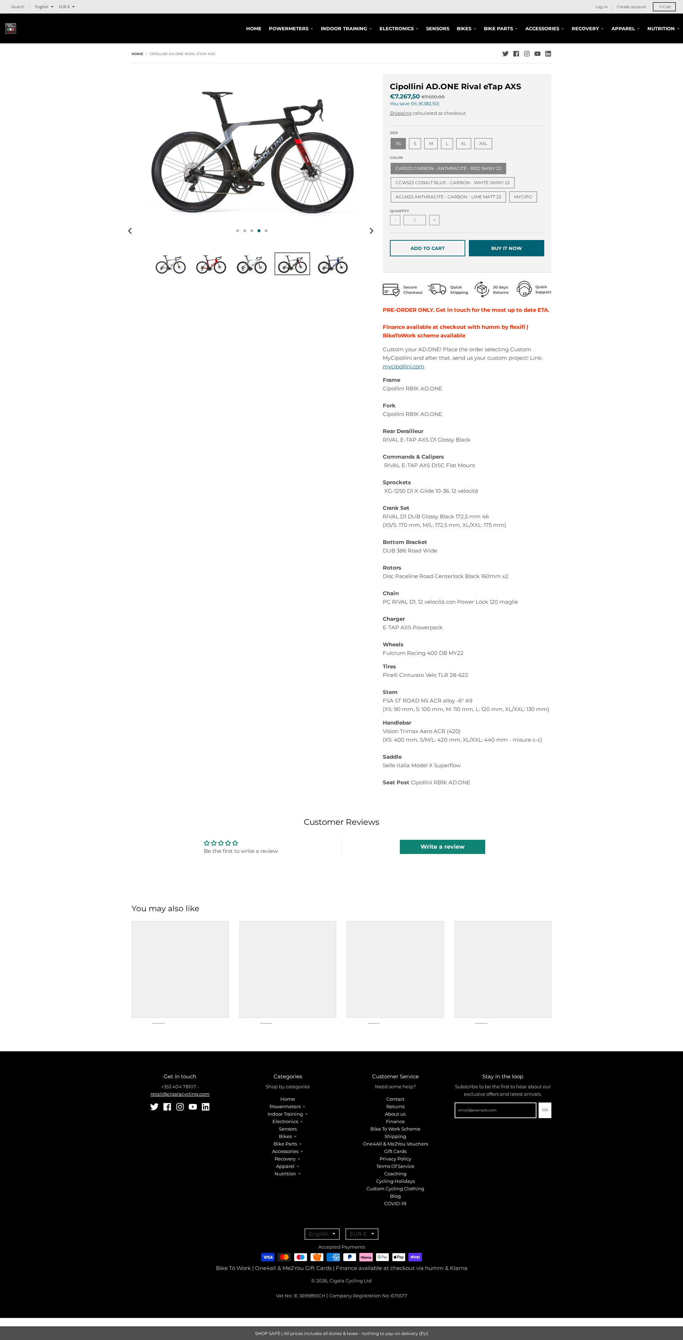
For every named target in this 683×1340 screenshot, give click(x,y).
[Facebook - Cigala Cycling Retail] (516, 53)
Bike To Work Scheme (395, 1129)
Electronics (285, 1121)
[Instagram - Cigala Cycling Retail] (527, 53)
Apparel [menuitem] (623, 28)
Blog (395, 1196)
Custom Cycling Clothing (395, 1188)
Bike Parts (285, 1144)
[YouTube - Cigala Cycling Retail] (537, 53)
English (41, 6)
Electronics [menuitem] (397, 28)
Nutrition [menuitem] (661, 28)
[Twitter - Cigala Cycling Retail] (505, 53)
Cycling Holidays (395, 1181)
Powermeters (285, 1106)
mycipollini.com (403, 366)
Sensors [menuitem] (437, 28)
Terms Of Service (395, 1166)
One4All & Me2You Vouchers (395, 1144)
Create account (631, 6)
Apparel (285, 1166)
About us (395, 1114)
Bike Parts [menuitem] (498, 28)
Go (545, 1109)
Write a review (442, 846)
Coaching (395, 1173)
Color (396, 157)
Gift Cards (395, 1151)
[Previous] (131, 231)
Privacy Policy (395, 1159)
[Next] (371, 231)
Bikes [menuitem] (464, 28)
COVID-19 (395, 1203)
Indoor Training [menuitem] (344, 28)
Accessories (285, 1151)
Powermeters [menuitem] (288, 28)
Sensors (288, 1129)
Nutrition (285, 1173)
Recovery (285, 1159)
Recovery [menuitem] (585, 28)
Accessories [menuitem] (542, 28)
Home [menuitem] (253, 28)
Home (137, 54)
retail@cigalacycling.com (180, 1094)
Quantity (399, 211)
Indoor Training (285, 1114)
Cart (665, 6)
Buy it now (506, 248)
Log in (601, 6)
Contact (395, 1099)
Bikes (285, 1136)
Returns (395, 1106)
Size (394, 132)
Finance (395, 1121)
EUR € (64, 6)
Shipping (401, 113)
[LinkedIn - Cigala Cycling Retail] (548, 53)
